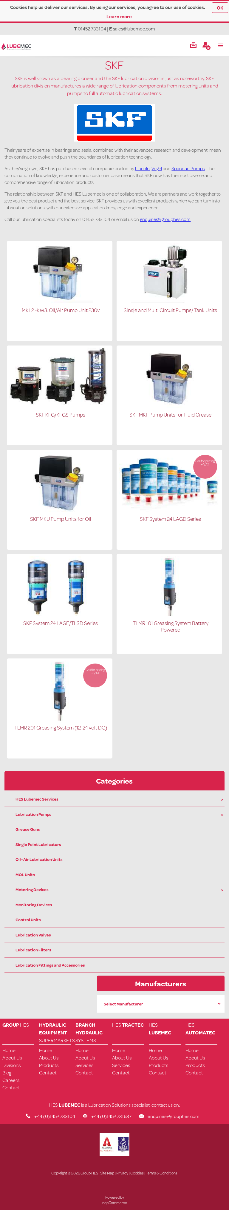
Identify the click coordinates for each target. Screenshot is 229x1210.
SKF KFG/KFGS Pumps (60, 414)
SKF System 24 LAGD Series (170, 519)
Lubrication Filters (33, 950)
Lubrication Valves (33, 935)
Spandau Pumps (188, 168)
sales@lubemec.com (134, 28)
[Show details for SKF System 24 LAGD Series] (169, 509)
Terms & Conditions (161, 1173)
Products (49, 1065)
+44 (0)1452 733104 (54, 1116)
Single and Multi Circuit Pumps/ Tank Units (170, 310)
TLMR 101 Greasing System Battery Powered (170, 626)
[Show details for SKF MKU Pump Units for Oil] (59, 509)
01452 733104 (92, 28)
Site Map (107, 1173)
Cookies (137, 1173)
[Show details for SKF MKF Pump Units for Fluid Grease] (169, 405)
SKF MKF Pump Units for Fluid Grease (170, 414)
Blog (6, 1072)
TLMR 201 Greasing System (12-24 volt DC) (60, 727)
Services (84, 1065)
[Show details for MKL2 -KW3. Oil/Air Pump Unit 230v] (59, 301)
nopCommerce (114, 1202)
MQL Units (25, 875)
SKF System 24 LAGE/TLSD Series (60, 623)
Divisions (11, 1065)
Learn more (119, 16)
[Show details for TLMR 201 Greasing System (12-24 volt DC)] (59, 718)
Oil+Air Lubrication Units (39, 859)
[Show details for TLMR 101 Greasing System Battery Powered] (169, 614)
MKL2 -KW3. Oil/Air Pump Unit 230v (61, 310)
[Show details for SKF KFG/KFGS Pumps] (59, 405)
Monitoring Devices (34, 905)
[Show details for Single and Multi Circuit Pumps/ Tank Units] (169, 301)
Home (9, 1050)
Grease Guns (28, 829)
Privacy (122, 1173)
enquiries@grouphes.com (165, 219)
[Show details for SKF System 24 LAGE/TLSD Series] (59, 614)
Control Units (28, 920)
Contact (11, 1087)
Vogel (156, 168)
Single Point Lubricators (38, 844)
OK (220, 7)
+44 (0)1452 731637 (111, 1116)
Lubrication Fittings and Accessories (50, 965)
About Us (12, 1057)
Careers (11, 1080)
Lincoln (142, 168)
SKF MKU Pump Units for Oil (60, 519)
